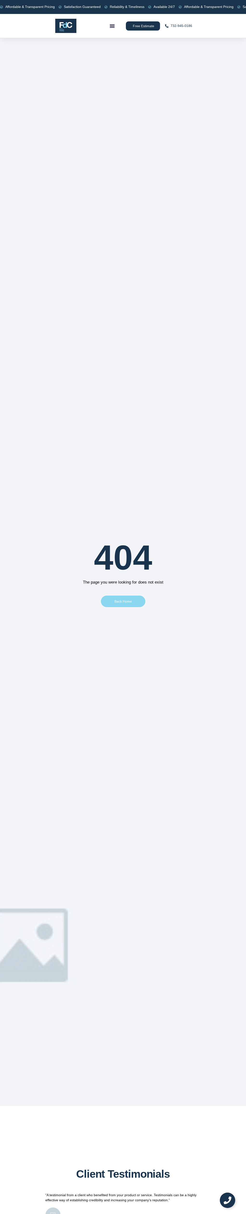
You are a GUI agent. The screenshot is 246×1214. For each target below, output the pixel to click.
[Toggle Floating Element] (227, 1200)
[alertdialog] (123, 7)
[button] (112, 26)
